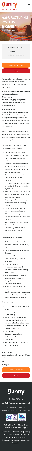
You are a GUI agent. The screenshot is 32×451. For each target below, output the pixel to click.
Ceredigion (11, 51)
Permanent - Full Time (15, 48)
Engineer (11, 55)
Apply (16, 71)
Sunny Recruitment (9, 5)
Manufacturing (20, 55)
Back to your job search (16, 65)
